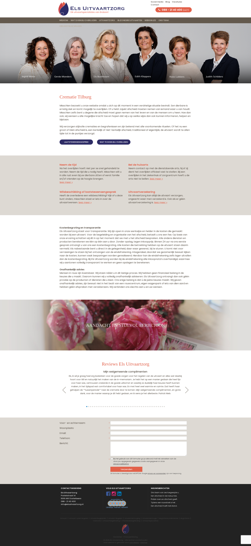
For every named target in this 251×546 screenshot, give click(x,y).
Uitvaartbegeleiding (111, 521)
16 (115, 406)
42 (164, 406)
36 (152, 406)
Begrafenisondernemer (168, 518)
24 (130, 406)
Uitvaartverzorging (132, 518)
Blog (167, 1)
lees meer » (66, 182)
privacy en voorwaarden (157, 473)
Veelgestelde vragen (70, 26)
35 (151, 406)
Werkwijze (150, 20)
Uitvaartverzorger (149, 518)
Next (188, 390)
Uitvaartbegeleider (98, 518)
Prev (62, 390)
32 (145, 406)
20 (122, 406)
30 (141, 406)
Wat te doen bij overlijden (114, 142)
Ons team (163, 20)
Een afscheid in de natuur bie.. (164, 496)
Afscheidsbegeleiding (131, 521)
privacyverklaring (121, 464)
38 (156, 406)
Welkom (63, 20)
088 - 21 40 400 (68, 501)
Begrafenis (185, 518)
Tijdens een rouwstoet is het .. (163, 502)
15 (113, 406)
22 (126, 406)
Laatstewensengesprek (76, 142)
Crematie (97, 521)
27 (135, 406)
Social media (157, 1)
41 (162, 406)
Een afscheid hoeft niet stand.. (164, 506)
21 (124, 406)
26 (134, 406)
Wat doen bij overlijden (84, 20)
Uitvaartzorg (107, 20)
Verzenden (126, 469)
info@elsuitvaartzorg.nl (72, 504)
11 (105, 406)
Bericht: (64, 443)
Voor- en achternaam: (72, 423)
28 (137, 406)
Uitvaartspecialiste (150, 521)
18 (118, 406)
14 (111, 406)
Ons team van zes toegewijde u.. (165, 492)
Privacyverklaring (131, 537)
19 (120, 406)
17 (117, 406)
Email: (63, 433)
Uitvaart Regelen (115, 518)
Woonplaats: (67, 428)
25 (132, 406)
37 (154, 406)
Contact (155, 4)
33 (147, 406)
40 (160, 406)
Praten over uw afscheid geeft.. (164, 499)
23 (128, 406)
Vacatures (177, 1)
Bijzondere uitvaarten (130, 20)
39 (158, 406)
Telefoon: (65, 438)
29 (139, 406)
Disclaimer (117, 537)
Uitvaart (63, 518)
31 (143, 406)
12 (107, 406)
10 (103, 406)
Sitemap (143, 542)
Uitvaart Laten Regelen (78, 518)
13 (109, 406)
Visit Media (134, 542)
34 (149, 406)
